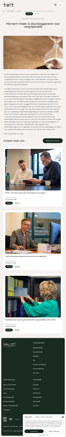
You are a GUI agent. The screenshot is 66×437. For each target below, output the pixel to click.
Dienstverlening (8, 389)
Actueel (36, 384)
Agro (5, 393)
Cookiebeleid (41, 434)
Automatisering (38, 368)
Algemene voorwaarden (10, 426)
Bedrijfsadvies (38, 348)
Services (36, 373)
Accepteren (34, 431)
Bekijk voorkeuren (54, 431)
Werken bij (36, 393)
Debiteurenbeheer (39, 364)
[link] (53, 140)
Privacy (47, 434)
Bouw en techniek (9, 384)
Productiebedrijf (9, 401)
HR (34, 360)
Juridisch (36, 356)
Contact (36, 405)
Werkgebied (37, 397)
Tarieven (36, 389)
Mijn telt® (36, 401)
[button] (63, 417)
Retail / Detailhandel (10, 405)
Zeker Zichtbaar (18, 431)
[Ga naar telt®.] (3, 11)
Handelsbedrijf (8, 397)
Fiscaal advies (38, 352)
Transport (6, 410)
